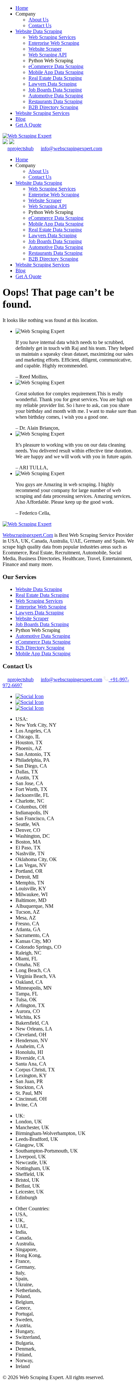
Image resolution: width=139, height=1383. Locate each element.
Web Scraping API (47, 54)
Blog (21, 119)
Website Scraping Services (43, 113)
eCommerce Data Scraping (55, 66)
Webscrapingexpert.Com (28, 535)
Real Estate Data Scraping (55, 78)
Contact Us (39, 25)
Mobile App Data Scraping (55, 72)
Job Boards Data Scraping (55, 90)
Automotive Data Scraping (55, 95)
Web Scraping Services (52, 37)
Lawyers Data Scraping (52, 84)
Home (22, 8)
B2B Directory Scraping (53, 107)
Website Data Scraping (39, 31)
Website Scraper (44, 49)
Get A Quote (28, 125)
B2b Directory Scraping (40, 647)
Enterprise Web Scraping (53, 43)
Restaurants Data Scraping (55, 101)
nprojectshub (20, 148)
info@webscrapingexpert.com (71, 148)
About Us (38, 19)
